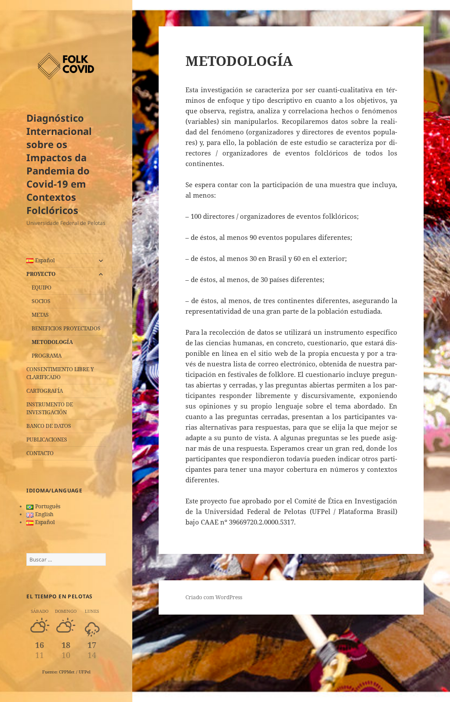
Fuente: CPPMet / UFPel (66, 672)
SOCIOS (41, 301)
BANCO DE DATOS (48, 426)
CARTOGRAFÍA (44, 390)
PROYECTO (40, 274)
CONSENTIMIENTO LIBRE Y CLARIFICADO (60, 373)
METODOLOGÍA (52, 342)
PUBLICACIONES (46, 439)
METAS (40, 314)
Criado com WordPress (213, 597)
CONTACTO (40, 453)
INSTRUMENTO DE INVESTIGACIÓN (49, 408)
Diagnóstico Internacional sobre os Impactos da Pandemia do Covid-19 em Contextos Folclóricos (59, 164)
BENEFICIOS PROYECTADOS (66, 328)
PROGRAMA (47, 355)
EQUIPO (41, 287)
